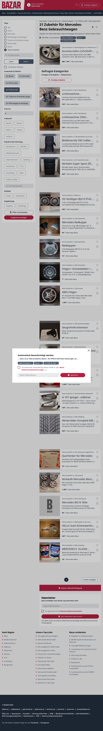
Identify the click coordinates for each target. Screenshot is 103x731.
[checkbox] (51, 368)
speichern (74, 375)
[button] (89, 350)
